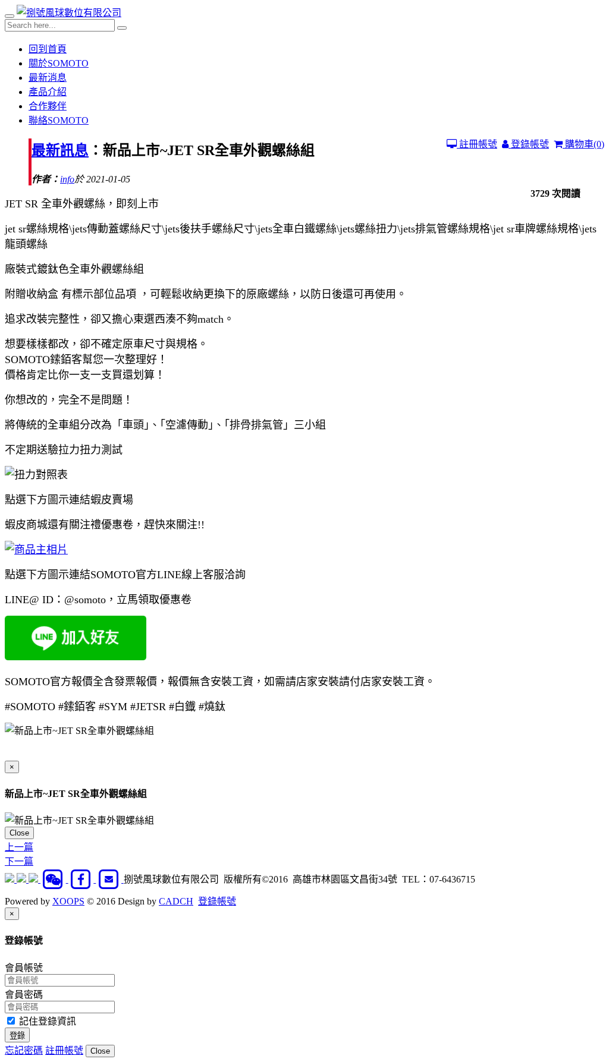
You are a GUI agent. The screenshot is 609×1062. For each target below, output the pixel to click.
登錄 (17, 1035)
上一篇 (19, 847)
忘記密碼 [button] (24, 1050)
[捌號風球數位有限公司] (69, 13)
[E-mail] (110, 879)
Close (19, 832)
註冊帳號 (477, 144)
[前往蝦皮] (11, 879)
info (67, 179)
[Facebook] (82, 879)
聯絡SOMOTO (59, 120)
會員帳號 (24, 968)
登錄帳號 (528, 144)
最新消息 (48, 78)
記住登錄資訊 (46, 1021)
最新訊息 (60, 150)
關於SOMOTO (59, 63)
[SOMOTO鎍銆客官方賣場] (36, 550)
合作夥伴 (48, 106)
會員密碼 (24, 994)
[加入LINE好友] (23, 879)
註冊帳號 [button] (64, 1050)
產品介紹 (48, 92)
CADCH (176, 901)
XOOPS (68, 901)
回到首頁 (48, 49)
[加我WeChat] (54, 879)
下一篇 (19, 861)
